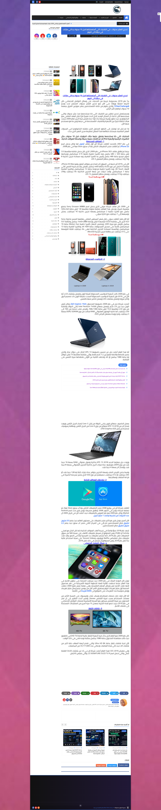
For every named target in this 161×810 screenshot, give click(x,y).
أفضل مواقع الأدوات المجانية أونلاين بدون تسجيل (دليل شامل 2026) (109, 380)
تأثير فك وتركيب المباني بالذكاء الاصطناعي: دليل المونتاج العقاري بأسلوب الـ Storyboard (44, 23)
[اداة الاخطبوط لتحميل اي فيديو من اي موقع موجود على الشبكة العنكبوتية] (56, 102)
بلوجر (55, 218)
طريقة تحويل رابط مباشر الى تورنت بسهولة (42, 114)
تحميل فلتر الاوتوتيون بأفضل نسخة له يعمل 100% (42, 122)
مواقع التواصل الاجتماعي (72, 18)
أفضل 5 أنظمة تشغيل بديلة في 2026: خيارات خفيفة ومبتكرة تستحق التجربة (90, 23)
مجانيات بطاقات (53, 230)
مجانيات (84, 18)
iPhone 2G (124, 146)
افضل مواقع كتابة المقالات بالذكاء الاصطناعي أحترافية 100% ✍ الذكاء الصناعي (42, 143)
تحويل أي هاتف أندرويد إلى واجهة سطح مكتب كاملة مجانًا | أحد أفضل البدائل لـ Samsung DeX (102, 372)
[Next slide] (62, 724)
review (55, 182)
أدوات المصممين (53, 191)
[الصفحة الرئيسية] (126, 17)
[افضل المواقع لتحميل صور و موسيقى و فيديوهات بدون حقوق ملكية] (56, 130)
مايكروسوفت (53, 227)
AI (56, 172)
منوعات (61, 18)
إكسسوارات (54, 194)
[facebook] (37, 2)
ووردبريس (54, 239)
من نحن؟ (126, 2)
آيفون (81, 144)
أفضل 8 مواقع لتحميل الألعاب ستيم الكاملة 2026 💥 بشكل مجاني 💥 (42, 74)
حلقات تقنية (94, 36)
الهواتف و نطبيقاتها (52, 206)
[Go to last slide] (65, 724)
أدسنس (55, 188)
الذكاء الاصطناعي (52, 197)
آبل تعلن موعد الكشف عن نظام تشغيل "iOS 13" (43, 153)
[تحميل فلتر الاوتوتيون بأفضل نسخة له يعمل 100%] (56, 121)
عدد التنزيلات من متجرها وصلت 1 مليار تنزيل (111, 515)
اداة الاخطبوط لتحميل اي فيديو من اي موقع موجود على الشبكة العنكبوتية (42, 104)
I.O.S (56, 178)
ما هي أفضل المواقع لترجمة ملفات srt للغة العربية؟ (42, 162)
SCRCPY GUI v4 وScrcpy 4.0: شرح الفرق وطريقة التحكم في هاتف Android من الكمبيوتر (104, 376)
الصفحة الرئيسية (103, 36)
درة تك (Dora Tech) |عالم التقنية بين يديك (103, 808)
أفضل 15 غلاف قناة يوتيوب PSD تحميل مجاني (43, 94)
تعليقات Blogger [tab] (101, 766)
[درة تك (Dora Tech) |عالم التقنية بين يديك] (117, 9)
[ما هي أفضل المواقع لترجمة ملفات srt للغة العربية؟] (56, 161)
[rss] (38, 807)
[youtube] (39, 2)
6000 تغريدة (86, 591)
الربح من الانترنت (105, 18)
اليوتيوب (55, 209)
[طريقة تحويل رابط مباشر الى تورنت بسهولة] (56, 113)
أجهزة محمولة (93, 18)
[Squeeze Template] (128, 807)
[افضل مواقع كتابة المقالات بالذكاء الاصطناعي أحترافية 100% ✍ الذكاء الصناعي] (56, 141)
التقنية (120, 18)
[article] (79, 716)
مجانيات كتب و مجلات (52, 233)
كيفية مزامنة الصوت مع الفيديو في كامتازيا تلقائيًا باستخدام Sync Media (107, 387)
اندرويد (55, 212)
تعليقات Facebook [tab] (123, 765)
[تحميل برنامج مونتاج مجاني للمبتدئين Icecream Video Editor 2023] (56, 82)
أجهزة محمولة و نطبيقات (51, 185)
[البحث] (33, 2)
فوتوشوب (54, 224)
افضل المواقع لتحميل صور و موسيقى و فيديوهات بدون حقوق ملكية (42, 132)
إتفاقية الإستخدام (109, 2)
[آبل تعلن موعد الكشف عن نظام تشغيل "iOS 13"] (56, 152)
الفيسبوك (54, 203)
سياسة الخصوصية (118, 2)
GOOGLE (55, 175)
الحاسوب (114, 18)
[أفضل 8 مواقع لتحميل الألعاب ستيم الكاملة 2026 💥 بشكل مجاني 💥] (56, 73)
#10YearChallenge (121, 106)
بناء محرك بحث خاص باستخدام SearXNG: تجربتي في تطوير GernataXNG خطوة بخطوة (104, 369)
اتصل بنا (101, 2)
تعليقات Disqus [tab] (112, 766)
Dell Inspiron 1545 (78, 304)
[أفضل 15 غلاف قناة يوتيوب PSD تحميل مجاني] (56, 93)
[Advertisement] (62, 9)
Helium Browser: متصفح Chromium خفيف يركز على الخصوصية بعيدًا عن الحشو (106, 384)
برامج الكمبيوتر (53, 215)
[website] (70, 699)
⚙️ (96, 2)
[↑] (80, 805)
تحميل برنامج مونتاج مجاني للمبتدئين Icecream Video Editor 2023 (43, 84)
